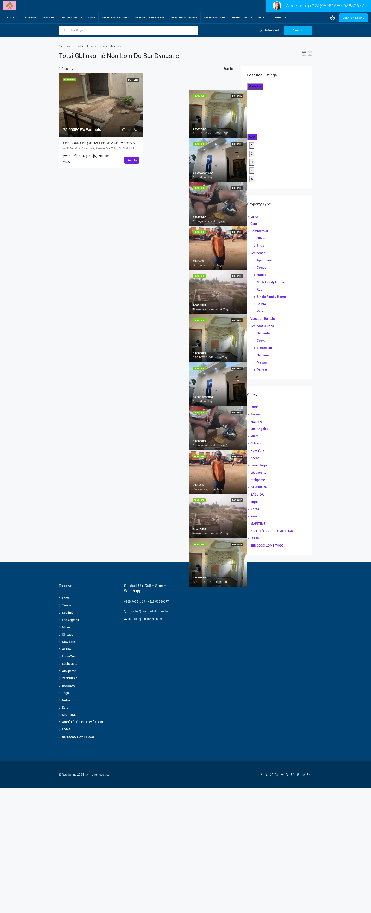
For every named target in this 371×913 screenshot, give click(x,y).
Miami (254, 436)
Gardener (263, 355)
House (261, 275)
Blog (261, 17)
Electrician (264, 348)
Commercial (259, 231)
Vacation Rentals (262, 319)
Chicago (256, 443)
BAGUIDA (257, 494)
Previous (255, 86)
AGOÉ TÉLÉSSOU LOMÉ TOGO (271, 531)
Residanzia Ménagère (150, 17)
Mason (262, 362)
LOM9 (254, 538)
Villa (260, 311)
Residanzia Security (115, 17)
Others (276, 17)
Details (132, 160)
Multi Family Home (270, 282)
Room (261, 289)
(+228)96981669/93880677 (336, 5)
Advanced (271, 30)
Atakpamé (257, 480)
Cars (91, 17)
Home (10, 17)
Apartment (264, 260)
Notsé (254, 509)
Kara (253, 516)
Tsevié (255, 414)
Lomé (254, 407)
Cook (261, 340)
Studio (261, 304)
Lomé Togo (258, 465)
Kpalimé (256, 421)
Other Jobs (240, 17)
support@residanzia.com (145, 619)
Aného (255, 458)
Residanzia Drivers (184, 17)
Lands (254, 216)
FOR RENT (49, 17)
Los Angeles (259, 429)
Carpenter (264, 333)
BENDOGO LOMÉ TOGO (266, 546)
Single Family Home (271, 297)
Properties (70, 17)
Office (261, 238)
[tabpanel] (218, 160)
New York (257, 451)
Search (298, 30)
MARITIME (257, 524)
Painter (262, 370)
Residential (258, 253)
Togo (254, 502)
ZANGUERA (258, 487)
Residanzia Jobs (214, 17)
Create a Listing (353, 17)
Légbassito (258, 473)
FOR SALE (31, 17)
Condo (261, 267)
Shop (260, 246)
